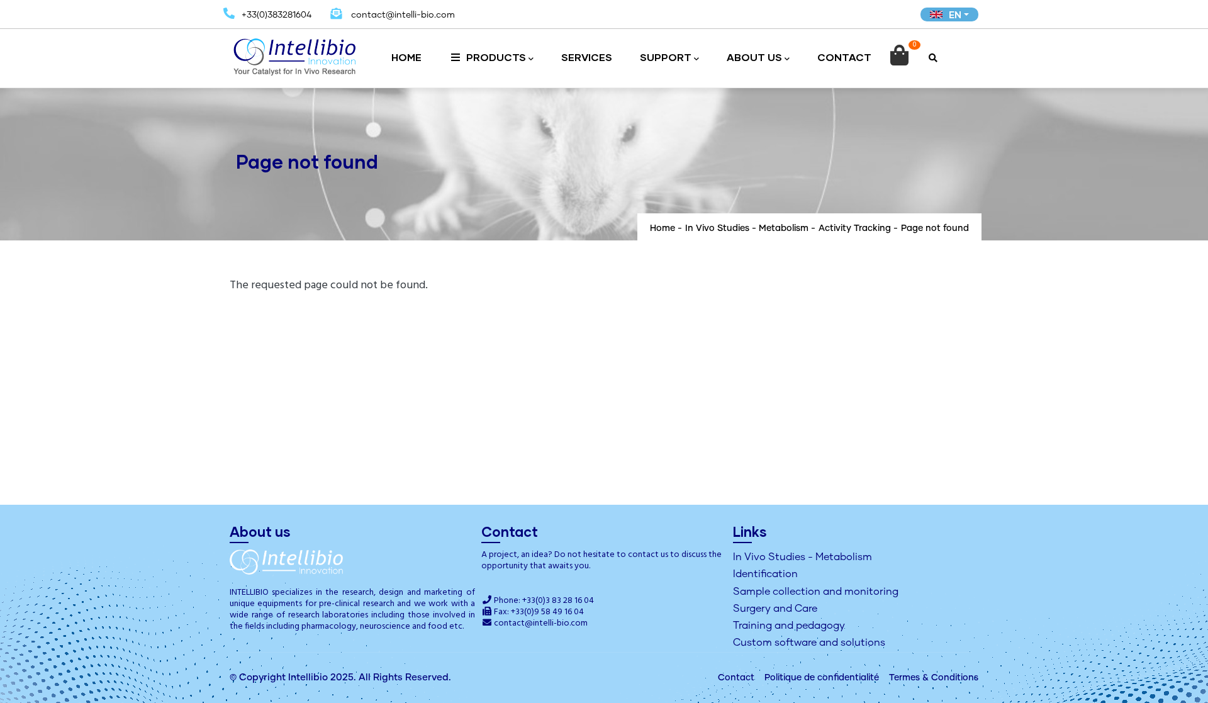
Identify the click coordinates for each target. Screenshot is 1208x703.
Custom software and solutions (809, 643)
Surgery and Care (775, 609)
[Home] (295, 52)
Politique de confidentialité (821, 677)
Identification (765, 574)
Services (586, 57)
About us (754, 57)
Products (495, 57)
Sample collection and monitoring (815, 592)
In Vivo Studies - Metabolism (746, 228)
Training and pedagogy (789, 626)
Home (406, 57)
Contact (844, 57)
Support (665, 57)
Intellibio (308, 677)
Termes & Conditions (933, 677)
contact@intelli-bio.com (541, 623)
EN (955, 14)
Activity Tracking (855, 228)
